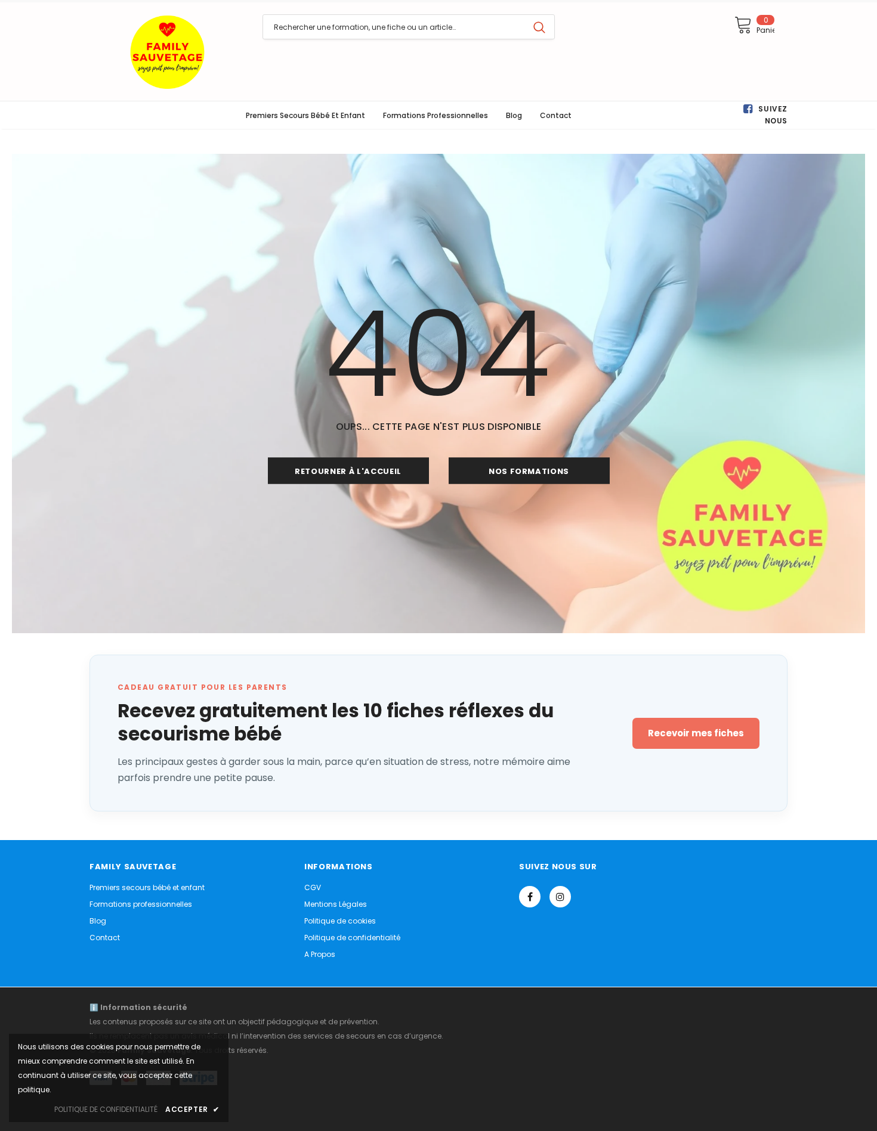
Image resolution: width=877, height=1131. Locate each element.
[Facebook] (530, 896)
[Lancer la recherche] (539, 27)
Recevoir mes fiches (696, 733)
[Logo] (167, 51)
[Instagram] (560, 896)
